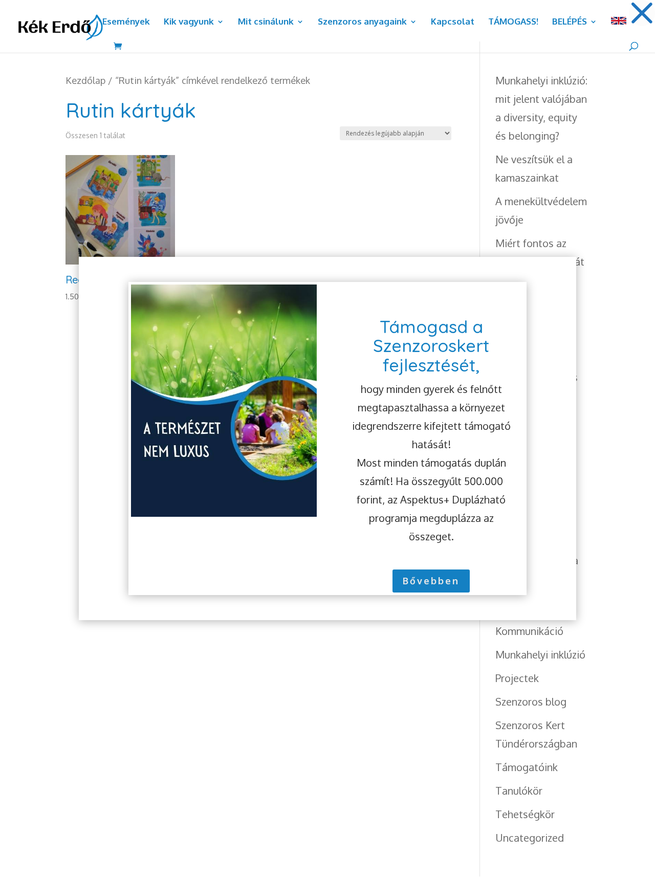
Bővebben (431, 580)
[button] (642, 13)
